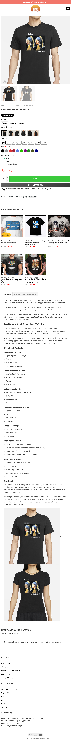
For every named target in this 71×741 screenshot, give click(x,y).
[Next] (66, 50)
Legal (3, 700)
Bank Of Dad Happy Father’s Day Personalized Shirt (10, 242)
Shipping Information (9, 689)
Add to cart (39, 179)
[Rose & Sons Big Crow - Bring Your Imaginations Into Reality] (35, 8)
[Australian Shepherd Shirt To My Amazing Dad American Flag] (59, 226)
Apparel (11, 106)
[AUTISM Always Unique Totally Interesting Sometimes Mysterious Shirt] (35, 226)
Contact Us (5, 663)
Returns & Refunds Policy (10, 670)
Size (3, 138)
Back (7, 161)
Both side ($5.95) (12, 164)
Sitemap (4, 707)
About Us (4, 667)
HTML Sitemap (6, 704)
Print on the (5, 155)
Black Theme (28, 106)
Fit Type (4, 119)
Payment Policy (7, 693)
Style (4, 127)
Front (7, 158)
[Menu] (2, 8)
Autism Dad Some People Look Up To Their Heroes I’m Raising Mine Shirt (11, 281)
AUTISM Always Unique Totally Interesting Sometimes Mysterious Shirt (35, 242)
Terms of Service (7, 678)
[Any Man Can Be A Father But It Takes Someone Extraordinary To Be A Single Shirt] (35, 264)
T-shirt (18, 106)
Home (3, 106)
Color (3, 147)
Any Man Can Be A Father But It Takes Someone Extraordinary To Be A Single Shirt (35, 281)
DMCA (3, 696)
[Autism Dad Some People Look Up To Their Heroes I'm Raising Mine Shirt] (12, 264)
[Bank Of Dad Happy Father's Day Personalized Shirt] (12, 226)
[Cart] (68, 8)
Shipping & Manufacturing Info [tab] (25, 294)
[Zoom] (4, 82)
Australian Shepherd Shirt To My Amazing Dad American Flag (59, 242)
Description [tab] (7, 294)
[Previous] (4, 50)
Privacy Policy (6, 674)
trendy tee (32, 196)
